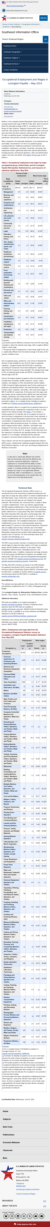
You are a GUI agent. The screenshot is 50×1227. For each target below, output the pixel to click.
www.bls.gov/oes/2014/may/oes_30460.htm (26, 403)
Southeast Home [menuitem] (9, 46)
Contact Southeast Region (26, 1194)
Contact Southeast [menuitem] (10, 70)
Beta (5, 1158)
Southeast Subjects (10, 58)
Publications (8, 1134)
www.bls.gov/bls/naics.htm (11, 576)
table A (29, 155)
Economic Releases (11, 1142)
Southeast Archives (10, 64)
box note (37, 155)
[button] (44, 1201)
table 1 (12, 401)
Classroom (7, 1150)
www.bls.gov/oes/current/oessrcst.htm (30, 559)
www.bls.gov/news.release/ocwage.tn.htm (16, 539)
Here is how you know (15, 6)
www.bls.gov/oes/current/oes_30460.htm (15, 1053)
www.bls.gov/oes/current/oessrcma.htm (15, 561)
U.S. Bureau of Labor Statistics (20, 18)
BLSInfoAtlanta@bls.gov (11, 109)
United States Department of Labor (17, 11)
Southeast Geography (11, 52)
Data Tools (7, 1127)
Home (5, 1111)
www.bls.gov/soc (40, 572)
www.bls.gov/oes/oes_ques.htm (12, 609)
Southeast (6, 27)
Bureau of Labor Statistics (11, 24)
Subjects (7, 1119)
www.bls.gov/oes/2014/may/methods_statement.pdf (19, 616)
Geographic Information (30, 24)
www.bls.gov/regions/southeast (13, 111)
